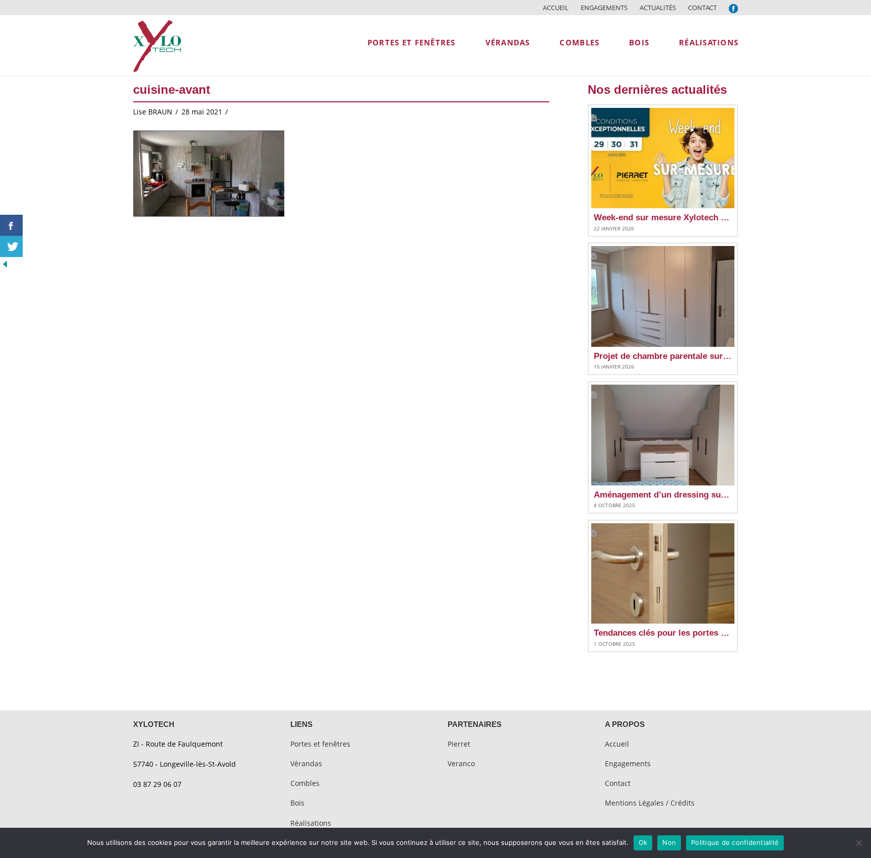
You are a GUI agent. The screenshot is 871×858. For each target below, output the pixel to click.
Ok (643, 842)
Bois (297, 803)
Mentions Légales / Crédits (650, 803)
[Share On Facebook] (11, 225)
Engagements (604, 7)
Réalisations (310, 823)
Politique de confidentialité (735, 842)
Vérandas (306, 763)
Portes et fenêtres (320, 744)
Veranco (461, 763)
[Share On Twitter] (11, 246)
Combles (305, 783)
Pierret (459, 744)
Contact (702, 7)
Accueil (556, 7)
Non (669, 842)
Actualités (658, 7)
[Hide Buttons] (5, 263)
